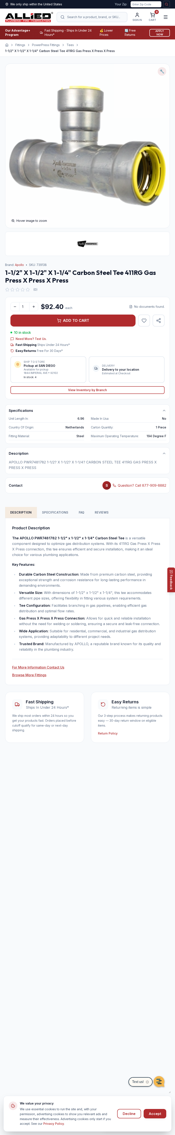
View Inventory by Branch (87, 390)
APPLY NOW (159, 32)
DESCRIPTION (21, 512)
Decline (129, 1114)
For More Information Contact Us (38, 667)
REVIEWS (102, 512)
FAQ (82, 512)
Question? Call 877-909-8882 (142, 485)
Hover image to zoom (31, 220)
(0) (35, 289)
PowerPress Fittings (46, 45)
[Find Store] (166, 4)
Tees (70, 45)
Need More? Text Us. (31, 339)
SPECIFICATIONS (55, 512)
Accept (155, 1114)
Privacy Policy (53, 1123)
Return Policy (108, 733)
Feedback (171, 582)
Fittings (20, 45)
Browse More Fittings (29, 675)
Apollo (19, 265)
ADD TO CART (76, 320)
